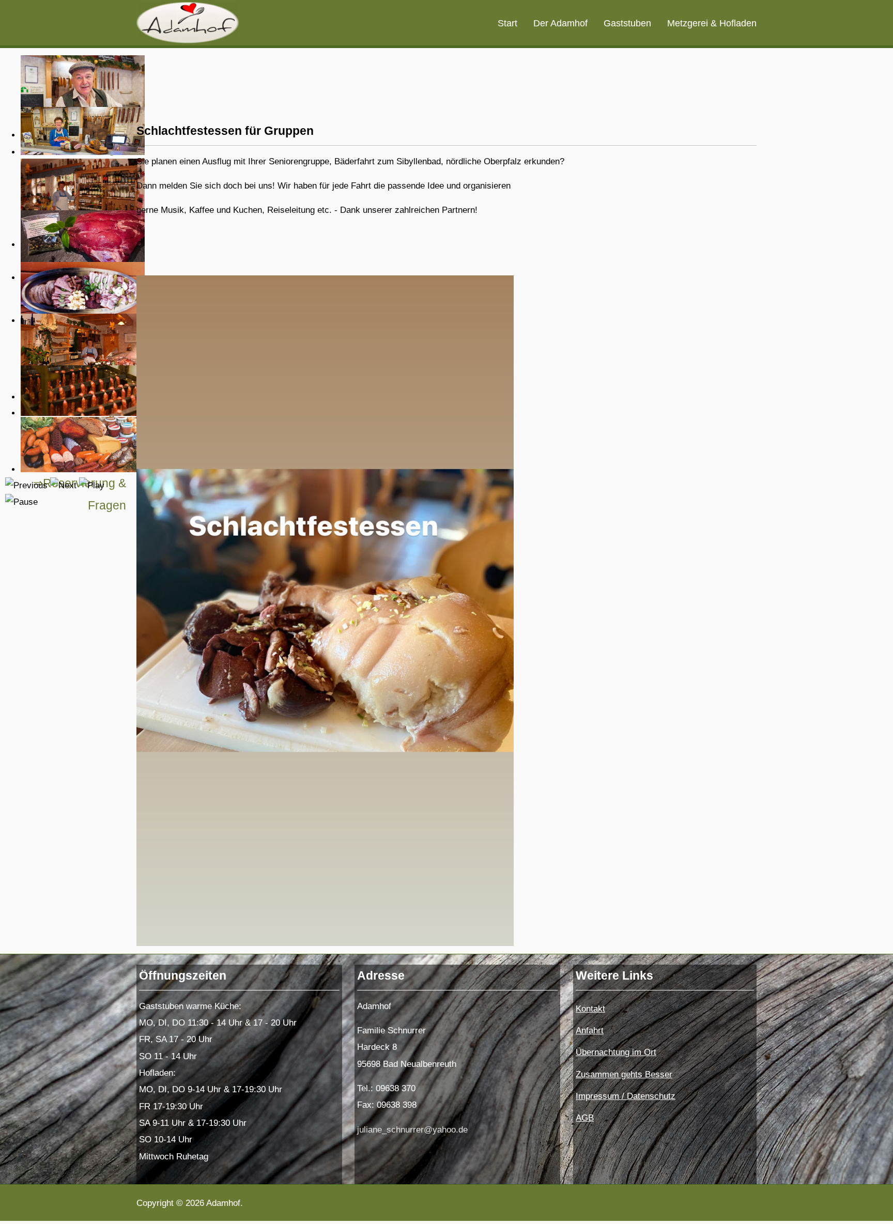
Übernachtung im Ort (616, 1052)
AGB (585, 1118)
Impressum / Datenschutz (625, 1096)
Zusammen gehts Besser (624, 1074)
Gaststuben (627, 23)
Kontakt (590, 1009)
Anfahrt (590, 1030)
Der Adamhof (560, 23)
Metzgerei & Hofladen (712, 23)
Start (507, 23)
